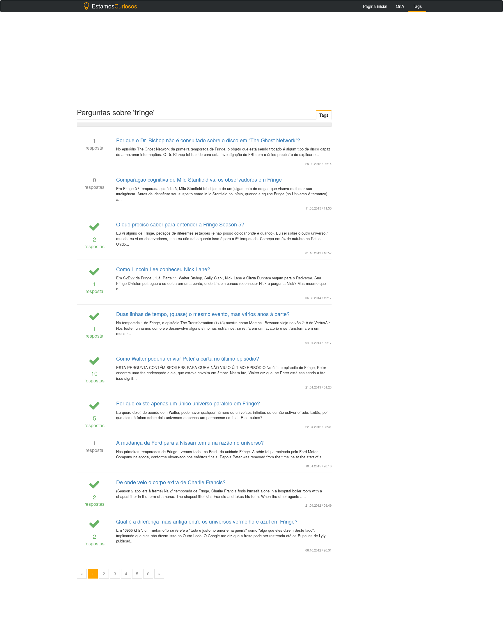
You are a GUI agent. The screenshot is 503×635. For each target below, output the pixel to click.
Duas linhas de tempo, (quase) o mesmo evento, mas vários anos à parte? (203, 314)
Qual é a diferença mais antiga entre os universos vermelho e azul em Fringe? (206, 521)
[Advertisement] (251, 58)
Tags (417, 6)
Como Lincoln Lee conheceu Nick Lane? (163, 269)
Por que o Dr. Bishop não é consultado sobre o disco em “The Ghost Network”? (208, 140)
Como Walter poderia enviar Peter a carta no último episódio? (187, 358)
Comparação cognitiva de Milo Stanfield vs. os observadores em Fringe (199, 179)
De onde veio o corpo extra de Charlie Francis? (171, 482)
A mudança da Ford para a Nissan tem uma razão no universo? (190, 442)
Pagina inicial (375, 6)
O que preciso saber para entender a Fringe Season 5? (180, 224)
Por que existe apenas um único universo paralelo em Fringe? (188, 403)
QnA (400, 6)
